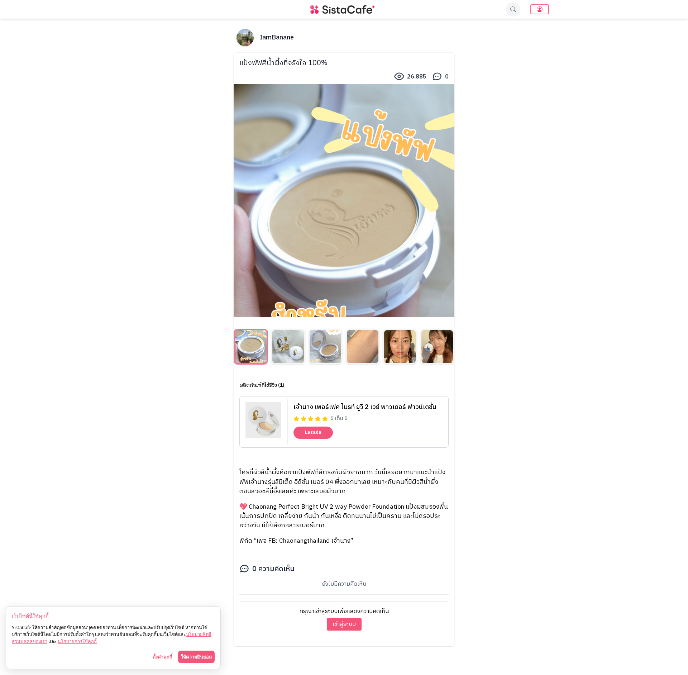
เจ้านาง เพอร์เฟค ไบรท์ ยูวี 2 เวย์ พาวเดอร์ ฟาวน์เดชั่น (364, 407)
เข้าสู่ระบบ (344, 624)
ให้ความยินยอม (196, 656)
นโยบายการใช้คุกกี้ (77, 641)
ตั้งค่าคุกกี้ (162, 656)
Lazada (313, 432)
